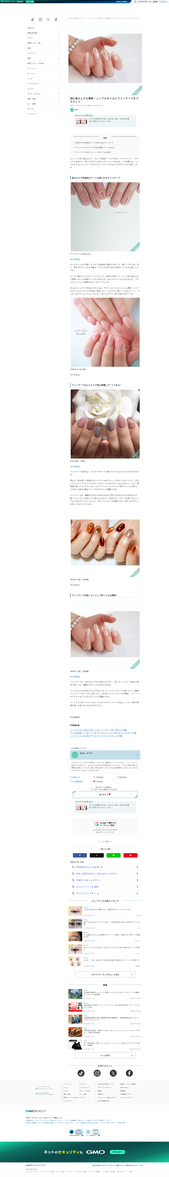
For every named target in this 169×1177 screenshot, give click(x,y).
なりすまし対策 (105, 1122)
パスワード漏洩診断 (70, 1120)
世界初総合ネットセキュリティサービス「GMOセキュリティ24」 (44, 1120)
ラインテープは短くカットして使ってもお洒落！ (94, 152)
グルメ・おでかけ (33, 94)
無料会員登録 (32, 33)
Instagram (123, 777)
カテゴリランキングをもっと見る (105, 974)
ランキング (31, 53)
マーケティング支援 (81, 1171)
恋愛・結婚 (31, 99)
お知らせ (30, 28)
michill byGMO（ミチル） (77, 18)
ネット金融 (105, 1171)
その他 (130, 1171)
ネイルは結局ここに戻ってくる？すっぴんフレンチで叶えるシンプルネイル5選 (103, 733)
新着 (29, 48)
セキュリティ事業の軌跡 (118, 1122)
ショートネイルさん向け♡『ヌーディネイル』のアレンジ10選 (96, 736)
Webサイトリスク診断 (84, 1120)
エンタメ (30, 89)
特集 (29, 58)
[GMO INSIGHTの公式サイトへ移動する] (36, 1111)
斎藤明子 (138, 966)
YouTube (99, 781)
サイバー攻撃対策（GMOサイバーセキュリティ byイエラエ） (56, 1122)
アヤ (139, 928)
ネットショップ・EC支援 (47, 1171)
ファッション (32, 68)
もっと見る (105, 1055)
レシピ (29, 78)
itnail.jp (76, 259)
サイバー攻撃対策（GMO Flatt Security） (87, 1122)
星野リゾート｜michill (35, 63)
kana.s (139, 915)
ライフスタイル (33, 83)
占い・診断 (31, 104)
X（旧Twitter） (77, 781)
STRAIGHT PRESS (135, 998)
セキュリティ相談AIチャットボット (102, 1120)
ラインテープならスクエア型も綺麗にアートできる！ (95, 147)
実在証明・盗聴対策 (31, 1122)
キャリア (30, 109)
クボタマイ (137, 941)
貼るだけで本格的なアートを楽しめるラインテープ (94, 143)
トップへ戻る (104, 841)
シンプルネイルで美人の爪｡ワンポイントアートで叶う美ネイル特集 (98, 730)
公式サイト (76, 777)
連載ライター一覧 (33, 43)
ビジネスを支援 (60, 1171)
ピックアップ (32, 114)
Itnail (76, 110)
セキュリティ (70, 1171)
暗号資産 (112, 1171)
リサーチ (90, 1171)
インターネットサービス (32, 1171)
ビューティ (31, 73)
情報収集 (97, 1171)
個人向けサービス (121, 1171)
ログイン (30, 38)
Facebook (99, 777)
